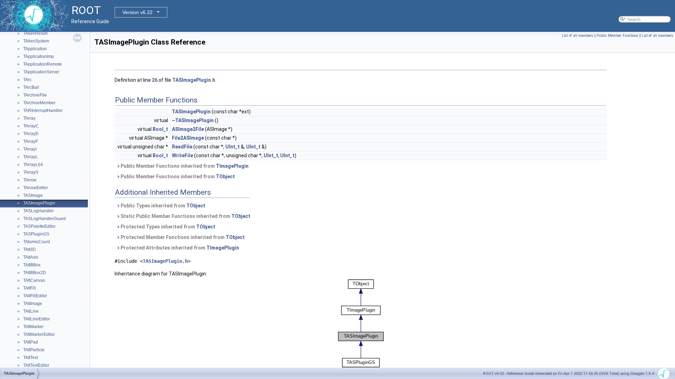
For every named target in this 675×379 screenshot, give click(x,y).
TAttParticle (34, 349)
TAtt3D (29, 249)
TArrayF (30, 141)
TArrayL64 (33, 164)
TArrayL (30, 156)
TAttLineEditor (36, 319)
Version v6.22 (137, 12)
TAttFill (29, 288)
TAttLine (31, 311)
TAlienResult (35, 33)
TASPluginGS (36, 234)
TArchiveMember (39, 102)
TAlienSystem (36, 41)
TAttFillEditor (35, 295)
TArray (29, 118)
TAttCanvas (34, 280)
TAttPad (30, 342)
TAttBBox (31, 264)
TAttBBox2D (34, 272)
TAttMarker (33, 326)
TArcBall (31, 87)
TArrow (30, 180)
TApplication (35, 48)
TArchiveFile (35, 95)
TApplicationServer (41, 71)
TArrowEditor (35, 187)
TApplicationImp (38, 56)
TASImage (33, 195)
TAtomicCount (36, 241)
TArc (27, 79)
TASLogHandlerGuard (44, 218)
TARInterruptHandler (43, 110)
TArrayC (31, 126)
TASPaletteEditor (39, 226)
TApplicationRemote (42, 64)
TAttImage (32, 303)
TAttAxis (30, 257)
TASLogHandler (38, 210)
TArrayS (30, 172)
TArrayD (31, 133)
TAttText (30, 357)
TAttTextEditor (36, 365)
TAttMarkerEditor (39, 334)
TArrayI (30, 149)
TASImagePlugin (39, 203)
